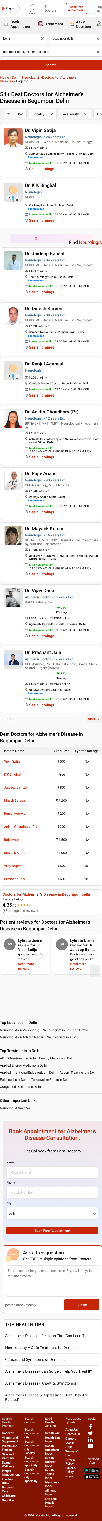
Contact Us (72, 1434)
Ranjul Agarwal (15, 813)
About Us (71, 1429)
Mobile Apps (69, 1445)
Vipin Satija (12, 761)
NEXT (91, 719)
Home (4, 77)
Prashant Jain (14, 879)
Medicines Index (52, 1484)
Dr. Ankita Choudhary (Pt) (52, 412)
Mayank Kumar (15, 853)
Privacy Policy (70, 1461)
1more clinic (36, 157)
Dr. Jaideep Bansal (44, 253)
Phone (10, 1182)
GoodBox (8, 1500)
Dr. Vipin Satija (40, 130)
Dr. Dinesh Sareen (43, 308)
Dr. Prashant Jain (43, 652)
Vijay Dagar (12, 866)
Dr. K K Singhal (40, 185)
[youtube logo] (90, 1448)
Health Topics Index (49, 1473)
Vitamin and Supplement (10, 1439)
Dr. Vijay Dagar (40, 590)
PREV (10, 719)
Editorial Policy (70, 1470)
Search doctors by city (31, 1433)
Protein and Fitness (9, 1447)
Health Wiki (52, 1433)
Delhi (15, 77)
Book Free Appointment (76, 8)
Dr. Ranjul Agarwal (44, 364)
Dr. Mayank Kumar (44, 528)
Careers (70, 1438)
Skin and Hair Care (8, 1456)
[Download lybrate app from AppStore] (92, 1478)
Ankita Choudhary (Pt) (20, 826)
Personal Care (8, 1489)
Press (69, 1476)
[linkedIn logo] (90, 1441)
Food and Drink (8, 1481)
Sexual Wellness (8, 1464)
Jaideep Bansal (15, 787)
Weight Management (11, 1472)
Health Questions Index (52, 1449)
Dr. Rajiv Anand (41, 473)
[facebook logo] (90, 1428)
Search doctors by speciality (31, 1461)
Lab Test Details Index (51, 1502)
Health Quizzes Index (50, 1461)
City (8, 1203)
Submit (81, 1305)
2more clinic (36, 693)
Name (10, 1162)
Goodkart (8, 1433)
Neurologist (30, 77)
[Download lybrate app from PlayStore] (92, 1472)
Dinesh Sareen (14, 800)
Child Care (9, 1496)
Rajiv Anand (13, 840)
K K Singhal (12, 774)
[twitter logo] (90, 1435)
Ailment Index (50, 1492)
